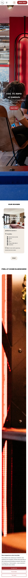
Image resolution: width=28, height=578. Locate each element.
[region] (14, 565)
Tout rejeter (14, 575)
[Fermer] (26, 554)
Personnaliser (14, 571)
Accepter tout (14, 568)
